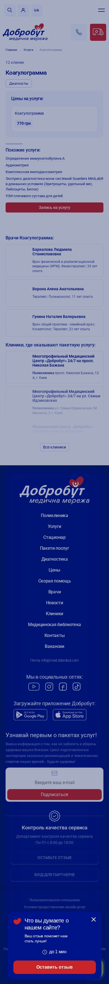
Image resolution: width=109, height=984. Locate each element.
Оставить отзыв (54, 967)
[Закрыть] (93, 919)
